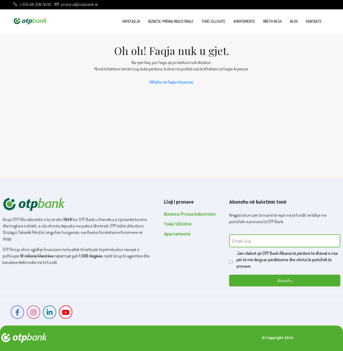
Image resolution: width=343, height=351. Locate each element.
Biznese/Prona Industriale (170, 21)
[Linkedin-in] (49, 312)
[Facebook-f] (17, 312)
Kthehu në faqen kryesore (171, 82)
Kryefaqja (131, 21)
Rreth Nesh (272, 21)
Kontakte (314, 21)
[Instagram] (33, 312)
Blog (294, 21)
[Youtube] (65, 312)
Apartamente (244, 21)
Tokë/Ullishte (213, 21)
